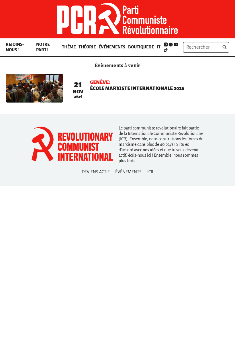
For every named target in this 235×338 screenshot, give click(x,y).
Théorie (87, 47)
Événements (112, 47)
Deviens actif (95, 172)
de (151, 47)
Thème (69, 47)
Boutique (138, 47)
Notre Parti (43, 47)
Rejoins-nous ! (15, 47)
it (158, 47)
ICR (150, 172)
